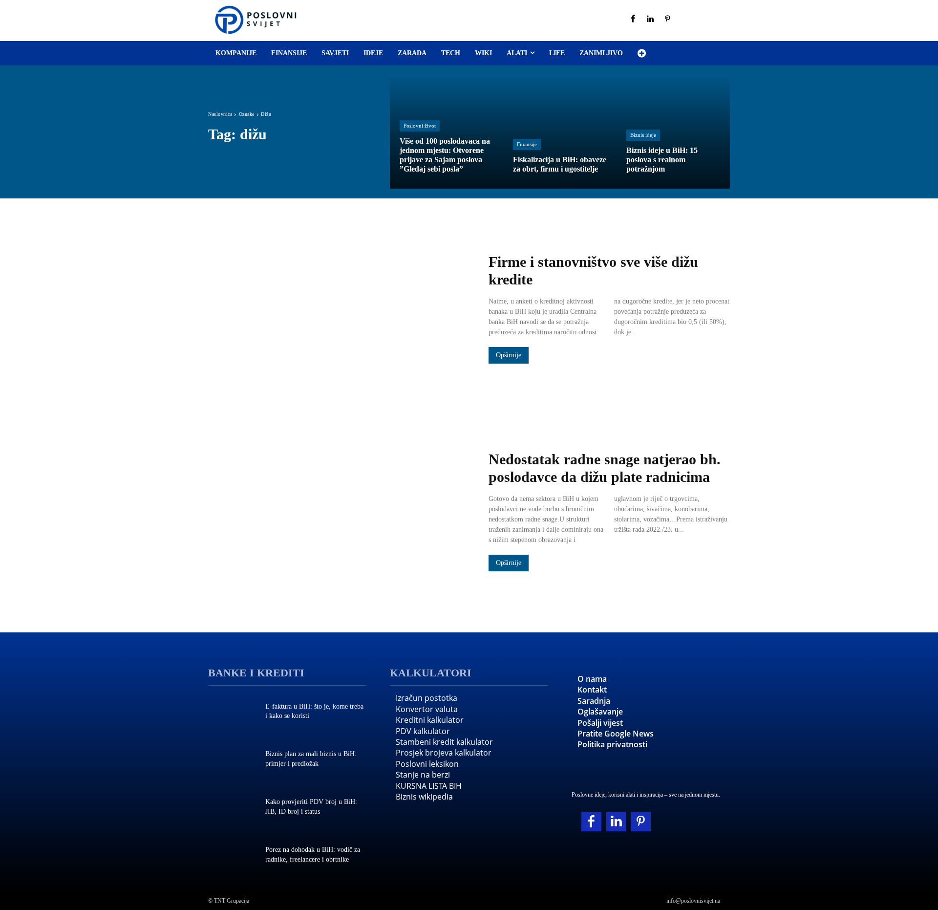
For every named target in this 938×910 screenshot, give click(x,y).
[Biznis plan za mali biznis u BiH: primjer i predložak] (232, 760)
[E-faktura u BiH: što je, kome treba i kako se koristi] (232, 712)
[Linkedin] (650, 19)
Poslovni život (420, 126)
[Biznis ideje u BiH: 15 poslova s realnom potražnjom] (673, 132)
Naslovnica (220, 114)
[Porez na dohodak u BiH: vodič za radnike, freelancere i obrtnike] (232, 856)
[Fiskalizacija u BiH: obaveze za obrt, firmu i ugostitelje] (560, 132)
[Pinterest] (667, 19)
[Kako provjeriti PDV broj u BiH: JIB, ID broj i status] (232, 808)
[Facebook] (633, 19)
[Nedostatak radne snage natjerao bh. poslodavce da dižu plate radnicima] (338, 511)
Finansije (527, 144)
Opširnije (508, 355)
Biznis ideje (643, 135)
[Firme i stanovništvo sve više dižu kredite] (338, 309)
